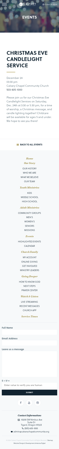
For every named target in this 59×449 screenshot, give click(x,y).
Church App (29, 310)
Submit (29, 392)
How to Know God (29, 281)
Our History (29, 168)
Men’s (29, 217)
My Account (29, 257)
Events (30, 236)
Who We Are (29, 172)
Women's (29, 221)
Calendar (29, 245)
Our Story (29, 163)
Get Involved (29, 265)
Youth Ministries (29, 187)
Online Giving (29, 261)
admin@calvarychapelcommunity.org (31, 431)
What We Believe (30, 177)
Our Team (29, 181)
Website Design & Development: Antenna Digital (29, 443)
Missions (29, 230)
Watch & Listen (29, 296)
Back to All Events (31, 144)
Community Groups (29, 212)
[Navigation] (4, 4)
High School (29, 201)
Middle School (29, 197)
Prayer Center (29, 290)
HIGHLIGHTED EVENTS (29, 241)
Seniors (29, 225)
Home (29, 158)
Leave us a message (13, 349)
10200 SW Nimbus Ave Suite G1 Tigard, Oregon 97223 (31, 422)
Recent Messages (30, 306)
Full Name (7, 327)
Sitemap (50, 440)
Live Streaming (29, 301)
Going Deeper (29, 276)
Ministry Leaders (29, 270)
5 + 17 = (6, 380)
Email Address (10, 338)
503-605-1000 (14, 89)
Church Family (29, 252)
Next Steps (29, 285)
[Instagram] (37, 402)
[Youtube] (29, 402)
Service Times (29, 316)
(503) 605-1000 (31, 428)
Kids (29, 192)
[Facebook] (20, 402)
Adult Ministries (29, 207)
